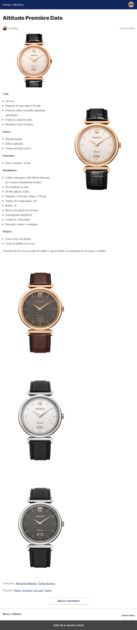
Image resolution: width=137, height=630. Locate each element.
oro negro (27, 590)
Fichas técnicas (46, 583)
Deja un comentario (68, 600)
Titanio (47, 590)
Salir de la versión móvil (69, 625)
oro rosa (38, 590)
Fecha (17, 590)
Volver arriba (127, 615)
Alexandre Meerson (26, 583)
